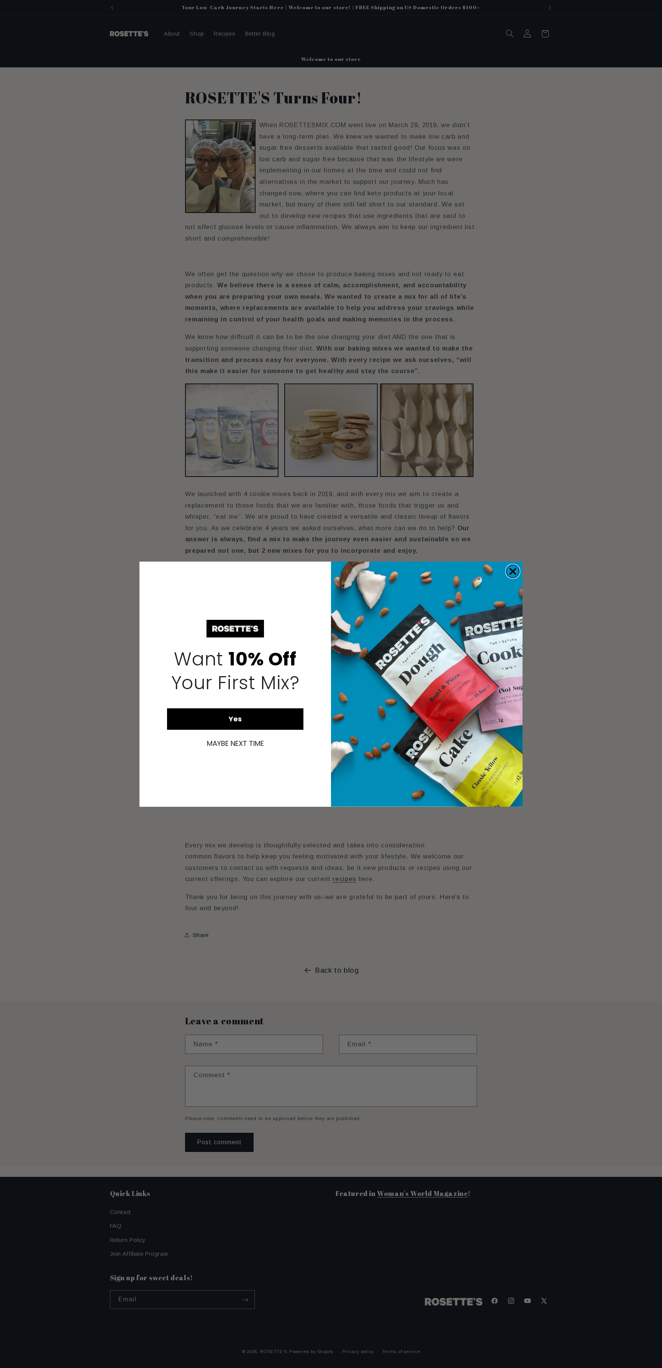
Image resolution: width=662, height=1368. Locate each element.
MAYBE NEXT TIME (235, 743)
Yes (235, 719)
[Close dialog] (512, 571)
